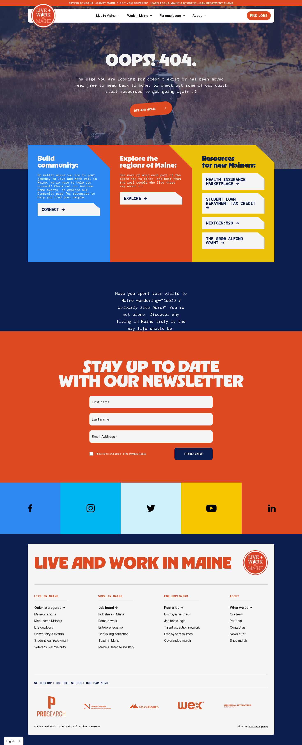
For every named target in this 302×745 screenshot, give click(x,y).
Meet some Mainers (48, 621)
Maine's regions (45, 614)
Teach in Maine (109, 641)
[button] (108, 15)
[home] (43, 15)
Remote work (107, 621)
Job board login (174, 621)
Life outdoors (43, 627)
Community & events (49, 634)
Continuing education (113, 634)
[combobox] (13, 741)
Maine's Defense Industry (116, 647)
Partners (236, 621)
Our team (236, 614)
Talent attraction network (182, 627)
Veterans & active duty (50, 647)
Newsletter (238, 634)
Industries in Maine (111, 614)
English (10, 741)
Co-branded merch (177, 641)
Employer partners (177, 614)
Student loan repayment (51, 641)
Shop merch (238, 641)
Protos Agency (258, 726)
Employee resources (178, 634)
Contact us (238, 627)
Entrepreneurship (110, 627)
